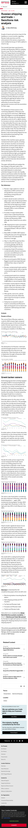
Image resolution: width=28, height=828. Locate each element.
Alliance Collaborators (6, 791)
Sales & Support (5, 780)
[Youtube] (19, 741)
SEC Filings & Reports (6, 774)
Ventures (3, 754)
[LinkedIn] (22, 741)
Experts (3, 805)
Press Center (4, 756)
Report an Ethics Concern (7, 786)
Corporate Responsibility (7, 800)
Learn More (14, 716)
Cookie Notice (6, 818)
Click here (4, 590)
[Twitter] (11, 741)
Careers (3, 797)
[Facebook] (14, 741)
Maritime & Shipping (17, 693)
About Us (3, 759)
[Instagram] (17, 741)
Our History (3, 751)
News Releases (5, 768)
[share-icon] (24, 686)
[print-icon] (21, 686)
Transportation (7, 693)
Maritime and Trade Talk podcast (16, 617)
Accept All (13, 825)
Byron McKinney (12, 28)
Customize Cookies (14, 821)
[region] (14, 817)
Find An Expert (14, 732)
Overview (3, 766)
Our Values (3, 748)
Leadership (4, 803)
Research (4, 6)
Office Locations (5, 788)
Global (5, 700)
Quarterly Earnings (5, 771)
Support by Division (5, 783)
